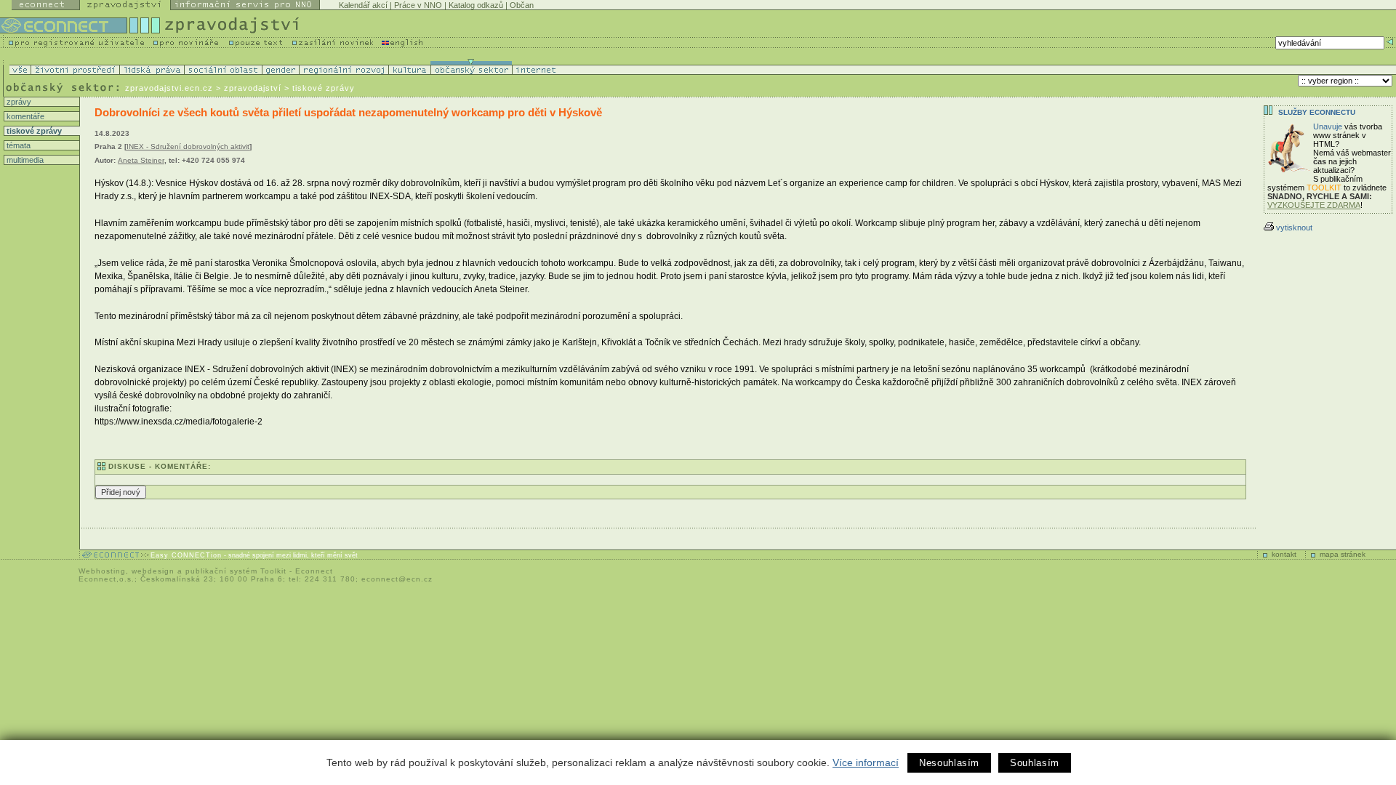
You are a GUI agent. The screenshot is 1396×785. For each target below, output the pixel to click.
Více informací (866, 762)
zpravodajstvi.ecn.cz (169, 88)
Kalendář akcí (363, 5)
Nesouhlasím (949, 762)
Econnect (314, 571)
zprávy (17, 101)
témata (17, 145)
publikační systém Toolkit (235, 571)
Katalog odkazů (476, 5)
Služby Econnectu (1316, 112)
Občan (522, 5)
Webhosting (102, 571)
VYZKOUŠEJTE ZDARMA (1313, 205)
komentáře (24, 116)
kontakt (1284, 554)
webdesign (153, 571)
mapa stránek (1342, 554)
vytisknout (1294, 227)
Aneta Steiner (141, 160)
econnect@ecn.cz (397, 579)
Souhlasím (1034, 762)
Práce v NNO (418, 5)
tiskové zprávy (33, 130)
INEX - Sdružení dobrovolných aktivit (188, 146)
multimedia (24, 160)
